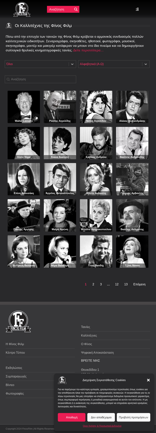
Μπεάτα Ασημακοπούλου (96, 229)
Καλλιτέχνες (89, 335)
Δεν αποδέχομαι (101, 417)
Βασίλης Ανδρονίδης (132, 157)
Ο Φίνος (86, 344)
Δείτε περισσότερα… (88, 50)
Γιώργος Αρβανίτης (132, 193)
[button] (148, 380)
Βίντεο (10, 385)
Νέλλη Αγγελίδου (96, 120)
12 (117, 284)
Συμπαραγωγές (16, 376)
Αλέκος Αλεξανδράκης (132, 120)
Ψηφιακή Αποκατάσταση (97, 352)
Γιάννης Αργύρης (24, 229)
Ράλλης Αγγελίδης (60, 120)
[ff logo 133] (21, 3)
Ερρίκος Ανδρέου (96, 157)
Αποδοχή (71, 417)
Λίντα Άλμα (23, 157)
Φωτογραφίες (15, 393)
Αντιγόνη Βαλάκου (24, 265)
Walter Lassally (24, 120)
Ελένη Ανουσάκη (24, 193)
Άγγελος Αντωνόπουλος (60, 193)
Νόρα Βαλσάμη (60, 265)
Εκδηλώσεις (14, 367)
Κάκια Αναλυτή (60, 157)
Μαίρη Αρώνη (60, 229)
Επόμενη (139, 284)
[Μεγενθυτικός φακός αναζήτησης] (76, 9)
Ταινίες (85, 327)
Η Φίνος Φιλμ (15, 344)
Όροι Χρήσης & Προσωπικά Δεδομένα (102, 426)
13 (126, 284)
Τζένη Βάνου (132, 265)
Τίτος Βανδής (96, 265)
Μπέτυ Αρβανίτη (96, 193)
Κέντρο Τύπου (15, 352)
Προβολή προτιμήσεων (133, 417)
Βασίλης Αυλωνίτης (132, 229)
